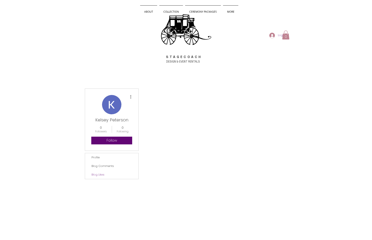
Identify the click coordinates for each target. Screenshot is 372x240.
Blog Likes (97, 175)
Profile (95, 157)
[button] (286, 35)
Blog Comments (102, 166)
